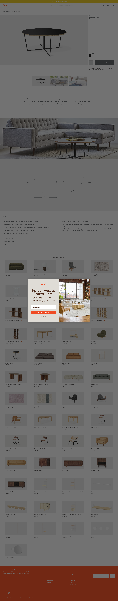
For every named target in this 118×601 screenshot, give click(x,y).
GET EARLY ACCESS (44, 312)
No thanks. (44, 316)
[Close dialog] (88, 280)
